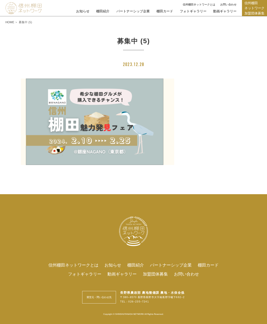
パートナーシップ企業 (133, 11)
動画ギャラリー (225, 11)
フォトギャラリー (193, 11)
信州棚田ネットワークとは (199, 4)
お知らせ (82, 11)
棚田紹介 (103, 11)
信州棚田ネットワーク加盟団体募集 (254, 8)
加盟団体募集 (155, 274)
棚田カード (164, 11)
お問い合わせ (228, 4)
